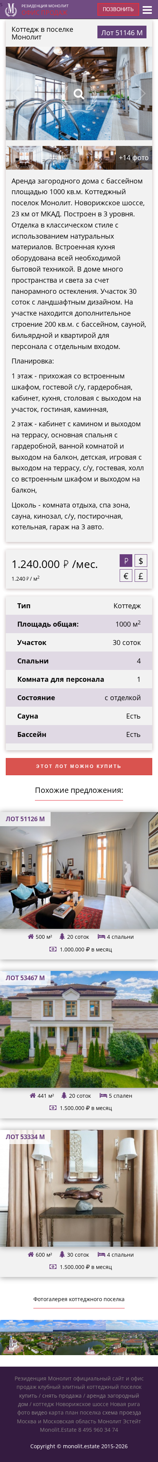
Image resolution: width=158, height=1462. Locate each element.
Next (137, 93)
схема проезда (121, 1412)
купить (28, 1395)
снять (49, 1395)
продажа (70, 1395)
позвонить (118, 9)
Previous (20, 93)
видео (39, 1412)
